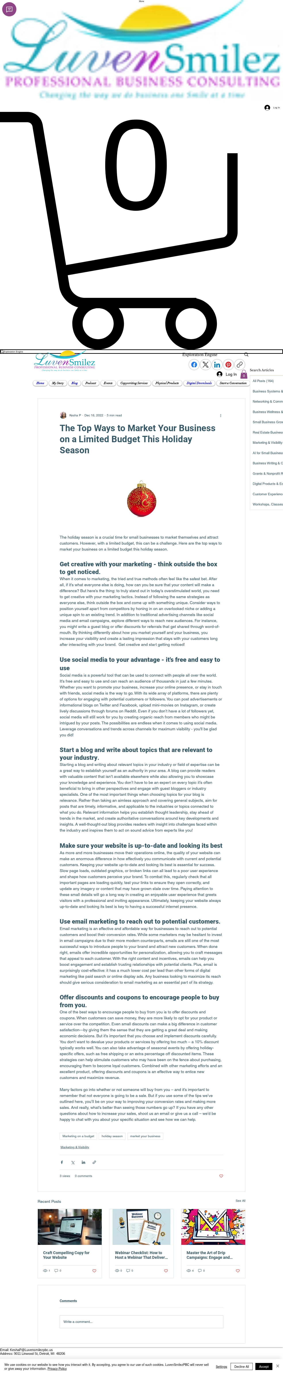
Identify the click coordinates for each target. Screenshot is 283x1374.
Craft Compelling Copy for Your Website (66, 1255)
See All (240, 1200)
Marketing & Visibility (75, 1147)
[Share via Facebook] (62, 1162)
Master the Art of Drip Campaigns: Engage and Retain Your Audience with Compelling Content (210, 1255)
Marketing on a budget (78, 1136)
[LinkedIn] (217, 365)
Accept (264, 1366)
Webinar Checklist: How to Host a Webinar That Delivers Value (141, 1255)
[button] (58, 383)
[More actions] (220, 415)
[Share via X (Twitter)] (73, 1162)
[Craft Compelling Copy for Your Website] (70, 1227)
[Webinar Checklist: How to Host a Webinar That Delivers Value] (142, 1227)
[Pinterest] (228, 365)
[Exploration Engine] (246, 354)
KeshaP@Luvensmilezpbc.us (31, 1350)
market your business (145, 1136)
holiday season (112, 1136)
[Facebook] (194, 365)
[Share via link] (94, 1162)
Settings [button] (221, 1366)
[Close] (277, 1366)
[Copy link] (240, 365)
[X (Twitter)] (205, 365)
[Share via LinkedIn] (83, 1162)
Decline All (241, 1366)
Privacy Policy (57, 1368)
